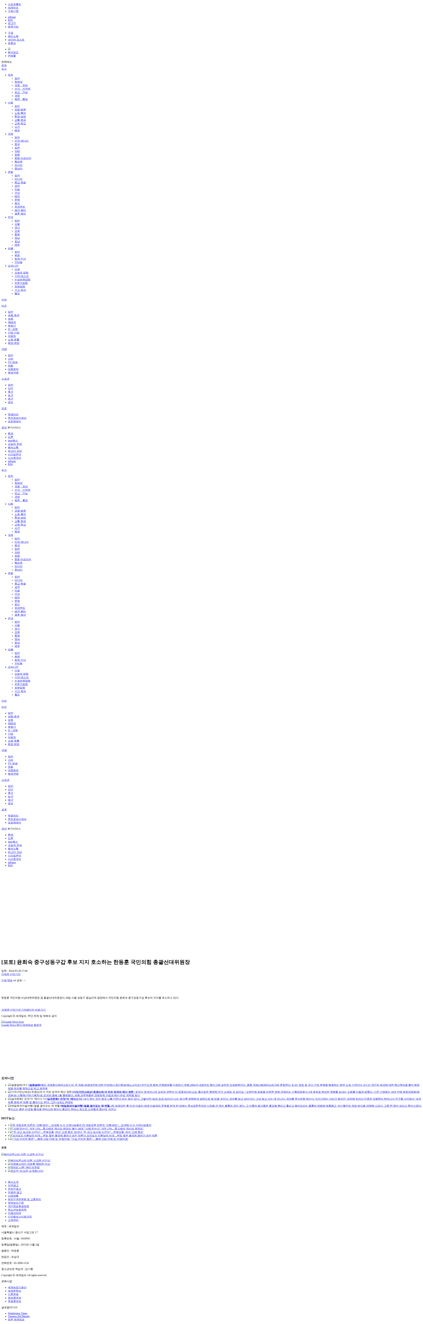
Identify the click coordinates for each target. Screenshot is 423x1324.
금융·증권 (13, 315)
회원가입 (13, 26)
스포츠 (5, 378)
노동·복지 (20, 113)
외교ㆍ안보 (21, 92)
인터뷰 (18, 262)
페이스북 (13, 36)
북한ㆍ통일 (21, 99)
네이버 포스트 (16, 39)
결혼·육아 (20, 213)
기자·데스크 (22, 276)
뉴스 (4, 68)
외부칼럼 (20, 286)
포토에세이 (14, 421)
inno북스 (13, 440)
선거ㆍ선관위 (22, 88)
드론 (10, 437)
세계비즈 (13, 7)
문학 (17, 199)
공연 (17, 186)
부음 (17, 255)
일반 (17, 78)
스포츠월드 (14, 4)
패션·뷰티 (20, 210)
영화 (10, 365)
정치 (10, 75)
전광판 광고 (15, 1192)
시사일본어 (14, 454)
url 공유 (17, 980)
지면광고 (13, 1185)
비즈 (4, 305)
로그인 (12, 23)
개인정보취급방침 (18, 1206)
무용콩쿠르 (14, 1301)
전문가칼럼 (21, 283)
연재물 (12, 55)
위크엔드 (20, 206)
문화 (10, 172)
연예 (4, 349)
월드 (17, 293)
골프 (10, 402)
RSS (10, 20)
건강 (17, 193)
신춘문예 (13, 1294)
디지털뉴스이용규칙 (20, 1216)
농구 (10, 395)
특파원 (18, 161)
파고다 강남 (15, 451)
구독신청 (13, 11)
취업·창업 (13, 343)
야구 (10, 388)
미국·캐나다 (22, 140)
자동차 (12, 336)
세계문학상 (14, 1290)
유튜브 (12, 43)
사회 (10, 102)
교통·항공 (20, 120)
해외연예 (13, 372)
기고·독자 (20, 290)
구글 (10, 32)
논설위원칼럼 (22, 279)
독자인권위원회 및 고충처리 (24, 1199)
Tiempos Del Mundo (19, 1316)
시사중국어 (14, 458)
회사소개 (13, 1182)
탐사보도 (13, 52)
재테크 (12, 322)
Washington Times (17, 1313)
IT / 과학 (13, 329)
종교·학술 (20, 182)
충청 (17, 234)
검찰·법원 (20, 109)
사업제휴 (13, 1195)
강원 (17, 231)
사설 (17, 269)
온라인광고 (14, 1189)
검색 (4, 65)
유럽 (17, 154)
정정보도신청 (16, 1202)
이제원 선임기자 (10, 974)
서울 (17, 224)
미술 (17, 189)
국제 (10, 134)
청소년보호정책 (17, 1209)
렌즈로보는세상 (17, 418)
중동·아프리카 (23, 158)
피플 (10, 248)
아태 (17, 151)
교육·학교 (20, 123)
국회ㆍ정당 (21, 85)
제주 (17, 245)
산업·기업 (13, 332)
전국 (10, 217)
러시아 (18, 165)
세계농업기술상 (17, 1287)
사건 (17, 127)
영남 (17, 238)
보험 (10, 318)
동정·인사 (20, 258)
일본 (17, 147)
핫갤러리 (13, 414)
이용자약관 (14, 1213)
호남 (17, 241)
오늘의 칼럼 (21, 272)
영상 (4, 427)
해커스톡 (13, 447)
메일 (10, 980)
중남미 (18, 168)
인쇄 (4, 980)
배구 (10, 398)
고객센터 (13, 1220)
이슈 (4, 299)
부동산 (12, 325)
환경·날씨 (20, 116)
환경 (10, 433)
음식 (17, 203)
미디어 (18, 179)
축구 (10, 391)
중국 (17, 144)
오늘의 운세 (15, 444)
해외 (17, 130)
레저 (17, 196)
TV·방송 (13, 362)
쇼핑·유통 (13, 339)
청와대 (18, 81)
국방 (17, 95)
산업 (10, 733)
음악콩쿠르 (14, 1297)
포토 (4, 408)
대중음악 (13, 369)
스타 (10, 358)
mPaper (12, 17)
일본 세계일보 (16, 1319)
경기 (17, 227)
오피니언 (13, 265)
